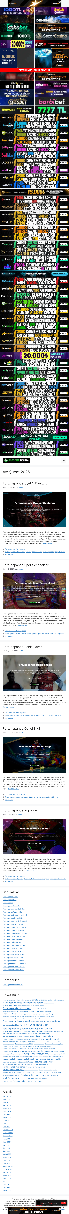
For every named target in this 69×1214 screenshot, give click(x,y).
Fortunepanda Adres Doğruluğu (14, 909)
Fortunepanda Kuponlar (20, 810)
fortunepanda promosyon (12, 1054)
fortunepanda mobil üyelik (10, 1046)
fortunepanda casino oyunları (15, 634)
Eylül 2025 (6, 1102)
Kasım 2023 (7, 1157)
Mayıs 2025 (7, 1108)
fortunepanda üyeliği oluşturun (54, 552)
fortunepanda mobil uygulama (54, 1044)
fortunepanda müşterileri (45, 1046)
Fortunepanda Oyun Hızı (11, 906)
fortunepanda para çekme (52, 1051)
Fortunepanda (8, 903)
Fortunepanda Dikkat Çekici (13, 939)
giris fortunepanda (38, 1072)
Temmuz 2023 (8, 1169)
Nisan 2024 (7, 1142)
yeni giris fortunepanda (34, 1081)
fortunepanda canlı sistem (28, 1016)
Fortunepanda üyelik (22, 1072)
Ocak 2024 (7, 1151)
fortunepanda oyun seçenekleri (28, 1048)
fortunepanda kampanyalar (29, 1036)
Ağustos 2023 (8, 1166)
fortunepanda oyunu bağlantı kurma (47, 1048)
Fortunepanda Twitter (44, 1062)
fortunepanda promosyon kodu (35, 1054)
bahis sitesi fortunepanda (23, 1000)
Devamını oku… (48, 543)
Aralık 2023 (7, 1154)
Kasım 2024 (7, 1121)
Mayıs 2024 (7, 1139)
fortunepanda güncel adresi (33, 1031)
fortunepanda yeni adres (41, 1064)
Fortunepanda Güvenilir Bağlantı (14, 951)
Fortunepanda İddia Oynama (13, 942)
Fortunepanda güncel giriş (10, 1033)
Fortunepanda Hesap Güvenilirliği (15, 915)
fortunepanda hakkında (42, 1033)
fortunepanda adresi (12, 797)
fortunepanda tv (9, 1059)
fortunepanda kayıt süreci (34, 715)
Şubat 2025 (7, 1111)
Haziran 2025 (7, 1105)
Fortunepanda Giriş (10, 900)
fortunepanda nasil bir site (10, 1048)
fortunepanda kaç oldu (9, 1039)
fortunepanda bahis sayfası (15, 552)
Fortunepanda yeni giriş (13, 1070)
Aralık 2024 (7, 1118)
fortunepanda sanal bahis (57, 1054)
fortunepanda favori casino (37, 1021)
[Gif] (34, 192)
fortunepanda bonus (25, 1011)
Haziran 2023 (7, 1172)
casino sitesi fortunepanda (56, 1000)
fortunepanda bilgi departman (9, 1011)
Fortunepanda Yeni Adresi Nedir (35, 1067)
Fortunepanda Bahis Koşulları (13, 930)
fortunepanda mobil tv (39, 1044)
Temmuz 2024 (8, 1133)
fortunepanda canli (10, 1014)
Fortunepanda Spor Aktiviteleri (14, 936)
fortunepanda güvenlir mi (26, 1033)
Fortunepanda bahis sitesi (17, 1008)
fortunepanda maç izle (34, 552)
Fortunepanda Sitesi (24, 1056)
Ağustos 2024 (8, 1130)
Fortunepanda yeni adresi (14, 1067)
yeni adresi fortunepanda (14, 1081)
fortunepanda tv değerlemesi (9, 1062)
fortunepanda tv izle (25, 1062)
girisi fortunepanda (54, 1072)
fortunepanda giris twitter (13, 1025)
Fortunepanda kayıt (44, 1036)
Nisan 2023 (7, 1178)
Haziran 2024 (7, 1136)
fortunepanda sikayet (9, 1056)
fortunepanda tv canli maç (27, 1059)
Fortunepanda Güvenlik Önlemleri (15, 921)
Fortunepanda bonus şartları (43, 1011)
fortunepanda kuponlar (58, 879)
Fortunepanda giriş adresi (15, 1028)
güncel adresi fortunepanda (32, 1075)
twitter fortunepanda (41, 1078)
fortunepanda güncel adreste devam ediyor (54, 1031)
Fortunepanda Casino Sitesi (16, 1021)
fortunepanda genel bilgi (30, 797)
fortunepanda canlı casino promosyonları (12, 1016)
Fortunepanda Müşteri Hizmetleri (29, 1046)
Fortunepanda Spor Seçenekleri (26, 565)
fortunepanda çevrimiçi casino (48, 1070)
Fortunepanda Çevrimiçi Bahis (13, 970)
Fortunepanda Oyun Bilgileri (13, 924)
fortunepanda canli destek (28, 1014)
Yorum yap (9, 555)
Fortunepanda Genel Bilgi (21, 728)
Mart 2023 (6, 1181)
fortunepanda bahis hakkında (37, 1005)
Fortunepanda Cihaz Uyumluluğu (14, 964)
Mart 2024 (6, 1145)
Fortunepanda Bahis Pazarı (22, 647)
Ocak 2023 (7, 1187)
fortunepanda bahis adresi (24, 1005)
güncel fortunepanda (51, 1075)
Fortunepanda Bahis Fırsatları (13, 961)
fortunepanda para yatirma (11, 1051)
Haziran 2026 (7, 1096)
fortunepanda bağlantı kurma (52, 1008)
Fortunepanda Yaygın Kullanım (14, 912)
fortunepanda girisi (53, 1021)
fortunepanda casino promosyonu (41, 1018)
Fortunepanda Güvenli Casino (13, 954)
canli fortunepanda (39, 1000)
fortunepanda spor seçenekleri (38, 634)
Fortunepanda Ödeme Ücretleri (14, 945)
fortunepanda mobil (55, 1041)
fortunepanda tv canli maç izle (50, 1059)
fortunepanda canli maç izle (47, 1014)
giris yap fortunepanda (11, 1075)
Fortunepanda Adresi (10, 897)
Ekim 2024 (6, 1124)
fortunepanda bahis (10, 1005)
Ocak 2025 (7, 1114)
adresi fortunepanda (9, 1000)
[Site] (34, 117)
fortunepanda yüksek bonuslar (31, 1070)
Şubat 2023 (7, 1184)
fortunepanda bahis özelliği (38, 1008)
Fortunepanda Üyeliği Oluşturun (26, 483)
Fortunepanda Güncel (40, 1028)
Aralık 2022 (7, 1191)
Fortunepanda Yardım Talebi (13, 958)
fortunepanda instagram (40, 879)
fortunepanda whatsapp (25, 1064)
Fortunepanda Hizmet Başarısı (14, 967)
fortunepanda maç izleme (10, 1041)
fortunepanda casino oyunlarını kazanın (24, 1018)
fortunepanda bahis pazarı (14, 715)
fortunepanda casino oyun (8, 1018)
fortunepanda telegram (56, 1056)
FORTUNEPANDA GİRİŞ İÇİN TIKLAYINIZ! (34, 70)
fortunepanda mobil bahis (8, 1044)
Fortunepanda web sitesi (10, 1064)
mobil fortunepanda (28, 1078)
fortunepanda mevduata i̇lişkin (43, 1041)
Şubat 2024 (7, 1148)
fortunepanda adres (12, 1002)
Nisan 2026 (7, 1099)
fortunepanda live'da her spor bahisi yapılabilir (27, 1039)
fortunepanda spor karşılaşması (41, 1056)
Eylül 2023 (6, 1163)
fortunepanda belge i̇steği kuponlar (17, 879)
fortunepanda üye (8, 1072)
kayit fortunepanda (57, 634)
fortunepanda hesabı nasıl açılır (57, 1033)
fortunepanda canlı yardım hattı (44, 1016)
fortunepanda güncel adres (12, 1031)
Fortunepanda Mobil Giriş (48, 797)
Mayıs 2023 (7, 1175)
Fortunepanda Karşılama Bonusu (14, 927)
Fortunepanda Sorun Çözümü (13, 948)
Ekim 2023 (6, 1160)
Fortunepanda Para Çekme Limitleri (30, 1051)
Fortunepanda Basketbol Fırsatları (15, 933)
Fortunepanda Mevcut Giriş (27, 1041)
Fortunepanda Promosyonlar (15, 549)
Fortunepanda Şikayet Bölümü (13, 918)
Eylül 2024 (6, 1127)
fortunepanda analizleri (49, 1003)
